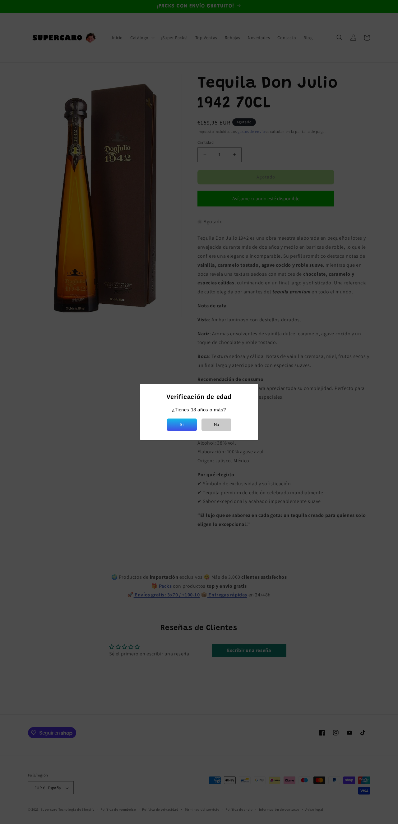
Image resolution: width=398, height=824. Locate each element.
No (216, 424)
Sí (182, 424)
